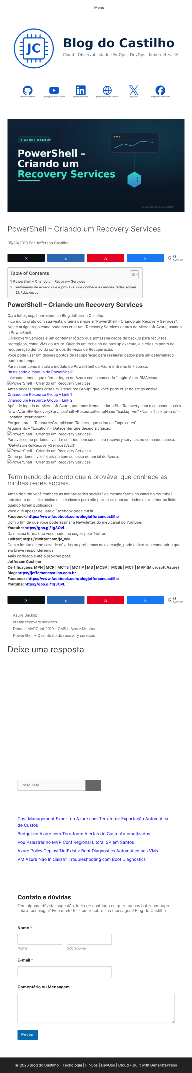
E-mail (25, 960)
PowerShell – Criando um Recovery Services (49, 281)
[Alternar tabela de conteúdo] (132, 274)
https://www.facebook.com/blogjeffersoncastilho (73, 516)
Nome (22, 948)
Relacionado (29, 292)
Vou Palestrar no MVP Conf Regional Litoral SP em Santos (76, 842)
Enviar (27, 1034)
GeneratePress (163, 1065)
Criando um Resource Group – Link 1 (40, 394)
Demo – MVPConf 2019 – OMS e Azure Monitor (54, 628)
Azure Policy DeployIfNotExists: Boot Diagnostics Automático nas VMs (88, 850)
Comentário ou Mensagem (44, 987)
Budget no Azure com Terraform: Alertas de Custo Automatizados (84, 833)
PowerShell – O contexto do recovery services (54, 635)
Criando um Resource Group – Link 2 (40, 400)
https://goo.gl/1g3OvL (44, 527)
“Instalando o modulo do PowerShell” (40, 372)
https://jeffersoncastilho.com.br (47, 572)
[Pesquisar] (93, 785)
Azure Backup (25, 615)
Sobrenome (76, 948)
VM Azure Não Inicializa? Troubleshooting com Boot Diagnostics (82, 859)
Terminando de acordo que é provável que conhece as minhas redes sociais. (76, 287)
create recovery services (35, 622)
